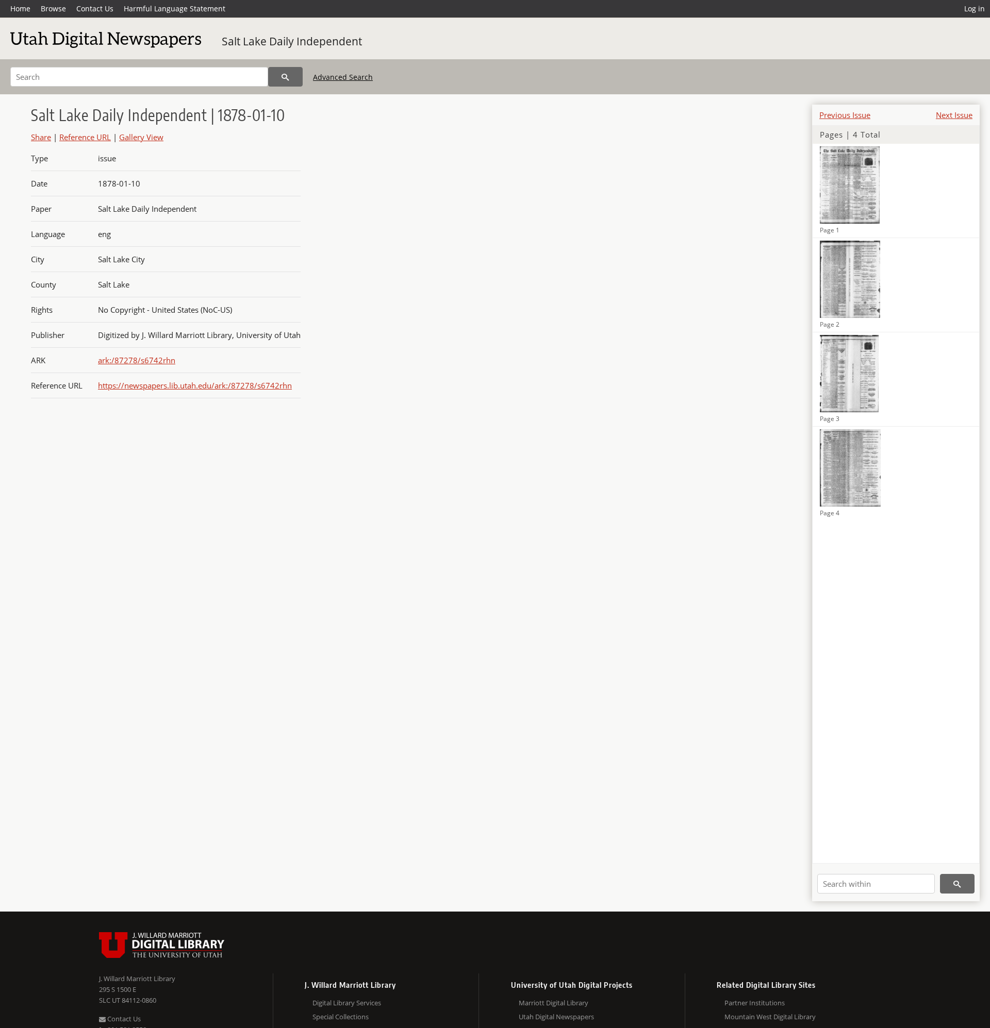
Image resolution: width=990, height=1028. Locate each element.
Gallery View (141, 137)
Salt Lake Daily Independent (292, 41)
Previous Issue (844, 115)
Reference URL (85, 137)
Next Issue (954, 115)
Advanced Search (343, 77)
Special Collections (340, 1016)
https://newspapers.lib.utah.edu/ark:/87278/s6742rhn (195, 385)
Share (41, 137)
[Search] (285, 77)
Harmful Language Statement (174, 8)
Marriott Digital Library (553, 1002)
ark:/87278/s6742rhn (136, 360)
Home (20, 8)
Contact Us (94, 8)
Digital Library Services (346, 1002)
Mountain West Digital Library (770, 1016)
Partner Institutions (754, 1002)
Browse (53, 8)
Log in (974, 8)
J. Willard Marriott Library (137, 978)
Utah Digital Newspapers (556, 1016)
